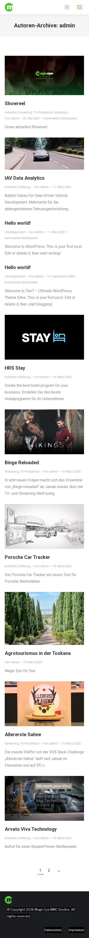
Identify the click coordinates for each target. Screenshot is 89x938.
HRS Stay (15, 368)
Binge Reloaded (22, 462)
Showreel (15, 103)
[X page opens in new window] (67, 7)
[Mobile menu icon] (79, 7)
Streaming (25, 112)
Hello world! (18, 223)
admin (67, 25)
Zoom (38, 75)
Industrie (11, 112)
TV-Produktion (43, 112)
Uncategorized (15, 232)
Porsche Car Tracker (27, 557)
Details (51, 75)
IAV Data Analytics (25, 178)
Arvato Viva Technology (31, 829)
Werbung (60, 112)
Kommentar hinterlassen (60, 118)
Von (12, 118)
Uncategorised (15, 276)
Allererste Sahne (23, 734)
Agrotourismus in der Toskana (38, 653)
